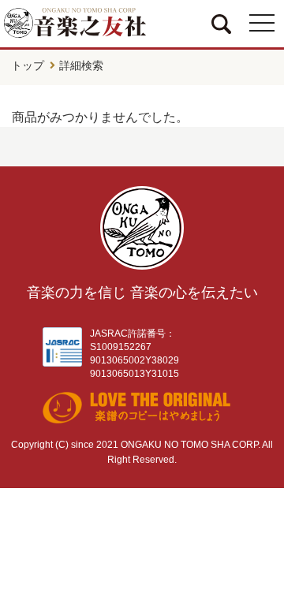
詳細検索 (81, 65)
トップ (27, 65)
